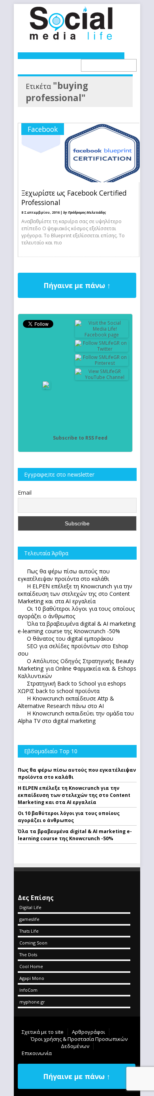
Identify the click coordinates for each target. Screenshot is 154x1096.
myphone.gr (32, 1002)
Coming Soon (33, 943)
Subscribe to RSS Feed (80, 438)
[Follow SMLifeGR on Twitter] (102, 349)
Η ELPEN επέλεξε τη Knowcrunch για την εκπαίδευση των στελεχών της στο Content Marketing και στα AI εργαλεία (74, 795)
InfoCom (28, 990)
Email (25, 492)
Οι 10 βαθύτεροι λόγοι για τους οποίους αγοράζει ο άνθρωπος (69, 817)
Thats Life (29, 931)
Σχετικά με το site (43, 1031)
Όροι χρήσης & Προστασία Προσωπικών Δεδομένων (79, 1042)
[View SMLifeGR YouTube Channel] (102, 377)
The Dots (28, 954)
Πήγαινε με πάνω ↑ (77, 285)
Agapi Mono (31, 978)
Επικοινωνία (37, 1053)
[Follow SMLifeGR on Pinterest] (102, 363)
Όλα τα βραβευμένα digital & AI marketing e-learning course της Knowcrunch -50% (75, 835)
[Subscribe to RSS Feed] (47, 438)
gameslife (29, 919)
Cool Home (31, 966)
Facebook (43, 129)
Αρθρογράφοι (88, 1031)
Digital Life (30, 907)
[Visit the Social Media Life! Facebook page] (102, 335)
